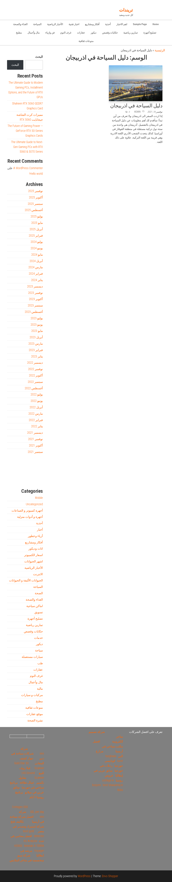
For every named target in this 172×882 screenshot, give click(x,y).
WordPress (84, 876)
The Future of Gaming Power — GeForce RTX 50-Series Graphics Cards (25, 130)
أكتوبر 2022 (36, 375)
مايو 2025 (37, 222)
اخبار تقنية (74, 24)
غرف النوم (65, 32)
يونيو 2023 (37, 324)
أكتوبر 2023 (36, 299)
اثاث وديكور (35, 548)
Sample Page (140, 24)
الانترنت (38, 574)
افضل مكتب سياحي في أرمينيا (108, 746)
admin (137, 111)
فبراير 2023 (36, 350)
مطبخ (19, 32)
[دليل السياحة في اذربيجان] (135, 83)
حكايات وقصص (110, 32)
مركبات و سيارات (32, 695)
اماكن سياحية (34, 606)
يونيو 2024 (37, 248)
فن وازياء (50, 32)
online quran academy (29, 479)
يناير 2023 (37, 356)
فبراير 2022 (36, 420)
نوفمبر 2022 (35, 369)
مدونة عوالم (37, 479)
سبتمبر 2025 (35, 203)
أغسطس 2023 (34, 312)
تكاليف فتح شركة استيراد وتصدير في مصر (27, 826)
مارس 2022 (35, 413)
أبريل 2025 (36, 229)
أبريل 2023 (36, 337)
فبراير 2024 (36, 273)
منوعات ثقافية (86, 41)
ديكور (93, 32)
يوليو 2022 (37, 394)
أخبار (40, 529)
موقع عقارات (34, 714)
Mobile (39, 497)
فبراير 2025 (36, 235)
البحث (39, 56)
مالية (40, 688)
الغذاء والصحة (20, 24)
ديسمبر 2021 (35, 432)
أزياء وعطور (35, 536)
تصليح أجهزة (149, 32)
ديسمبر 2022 (35, 362)
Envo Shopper (110, 876)
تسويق (38, 612)
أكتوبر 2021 (36, 445)
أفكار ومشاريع (92, 24)
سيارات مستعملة (32, 657)
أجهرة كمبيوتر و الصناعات (27, 510)
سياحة (39, 650)
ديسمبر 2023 (35, 286)
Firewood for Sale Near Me (14, 464)
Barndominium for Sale (36, 464)
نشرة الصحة (35, 720)
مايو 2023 (37, 331)
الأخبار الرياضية (55, 24)
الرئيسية (160, 50)
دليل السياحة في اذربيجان (136, 106)
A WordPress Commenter (28, 168)
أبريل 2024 (36, 261)
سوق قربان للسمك (16, 479)
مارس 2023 (35, 343)
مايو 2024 (37, 254)
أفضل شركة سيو (22, 479)
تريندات (126, 9)
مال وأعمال (34, 32)
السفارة (12, 479)
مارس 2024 (35, 267)
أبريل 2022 (36, 407)
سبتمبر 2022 (35, 382)
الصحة (39, 593)
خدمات (38, 637)
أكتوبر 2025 (36, 197)
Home (156, 24)
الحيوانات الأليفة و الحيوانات (26, 580)
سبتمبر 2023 (35, 305)
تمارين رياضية (130, 32)
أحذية (108, 24)
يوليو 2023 (37, 318)
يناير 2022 (37, 426)
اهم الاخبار (121, 24)
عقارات (81, 32)
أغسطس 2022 (34, 388)
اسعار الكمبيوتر (33, 555)
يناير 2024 (37, 280)
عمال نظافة (27, 782)
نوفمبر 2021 (35, 439)
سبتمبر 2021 (35, 452)
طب (40, 663)
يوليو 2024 (37, 242)
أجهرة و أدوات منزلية (30, 516)
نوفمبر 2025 (35, 191)
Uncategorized (34, 504)
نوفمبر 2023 (35, 293)
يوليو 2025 (37, 216)
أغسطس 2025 (34, 210)
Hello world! (36, 173)
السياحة (37, 24)
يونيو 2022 (37, 401)
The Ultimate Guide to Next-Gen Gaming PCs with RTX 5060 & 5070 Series (27, 146)
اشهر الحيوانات (33, 561)
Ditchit (34, 479)
